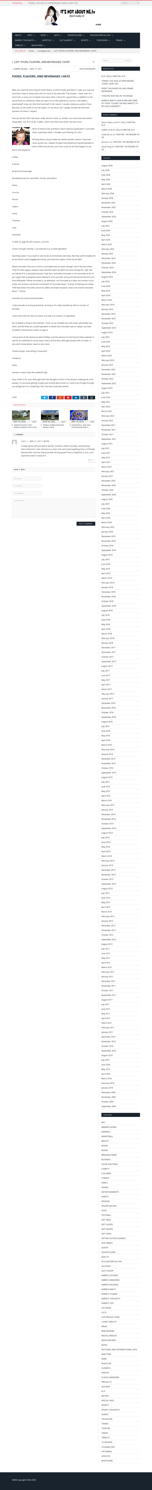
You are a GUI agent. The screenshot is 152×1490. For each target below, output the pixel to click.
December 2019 (108, 536)
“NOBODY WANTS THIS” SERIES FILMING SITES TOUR (25, 426)
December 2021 (108, 425)
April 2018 (105, 629)
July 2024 (105, 281)
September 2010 (108, 1050)
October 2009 (107, 1101)
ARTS (30, 35)
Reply (91, 460)
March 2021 (106, 467)
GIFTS (56, 35)
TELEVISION (102, 40)
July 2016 (105, 726)
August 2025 (107, 221)
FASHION (105, 1201)
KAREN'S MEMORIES (110, 1280)
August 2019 (107, 555)
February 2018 (107, 638)
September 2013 (108, 884)
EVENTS (105, 1196)
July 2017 (105, 670)
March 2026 (106, 188)
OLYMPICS (106, 1368)
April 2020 (105, 518)
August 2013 (107, 888)
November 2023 (108, 318)
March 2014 (106, 856)
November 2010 (108, 1041)
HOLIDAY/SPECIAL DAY (100, 35)
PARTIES (105, 1372)
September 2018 (108, 606)
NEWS (104, 1359)
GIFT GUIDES (107, 1224)
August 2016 (107, 721)
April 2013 (105, 907)
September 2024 (108, 272)
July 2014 (105, 837)
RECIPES (105, 1396)
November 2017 (108, 652)
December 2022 (108, 369)
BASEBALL (106, 1131)
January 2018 (107, 643)
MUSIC (104, 1345)
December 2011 (108, 981)
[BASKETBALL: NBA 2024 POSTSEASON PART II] (82, 416)
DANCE (104, 1182)
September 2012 (108, 939)
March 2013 (106, 911)
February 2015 (107, 805)
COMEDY (105, 1178)
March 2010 (106, 1078)
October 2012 (107, 935)
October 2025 (107, 212)
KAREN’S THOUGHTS (24, 40)
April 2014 (105, 851)
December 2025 (108, 202)
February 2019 (107, 582)
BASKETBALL (107, 1136)
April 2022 (105, 406)
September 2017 (108, 661)
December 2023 (108, 314)
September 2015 (108, 772)
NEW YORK (106, 1354)
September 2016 (108, 717)
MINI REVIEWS (107, 1331)
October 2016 (107, 712)
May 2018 (105, 624)
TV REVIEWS (106, 1442)
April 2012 (105, 962)
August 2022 (107, 388)
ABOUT (18, 35)
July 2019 (105, 559)
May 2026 (105, 179)
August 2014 (107, 833)
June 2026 (105, 175)
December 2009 (108, 1092)
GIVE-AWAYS (107, 1243)
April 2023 (105, 351)
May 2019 (105, 568)
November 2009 (108, 1097)
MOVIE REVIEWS (108, 1340)
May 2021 (105, 457)
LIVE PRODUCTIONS (110, 1317)
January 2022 (107, 420)
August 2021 (107, 443)
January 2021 (107, 476)
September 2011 (108, 995)
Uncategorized (87, 69)
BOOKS (104, 1145)
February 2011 (107, 1027)
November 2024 (108, 263)
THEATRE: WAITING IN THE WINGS (117, 96)
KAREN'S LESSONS (109, 1275)
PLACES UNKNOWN (110, 1377)
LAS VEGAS (106, 1308)
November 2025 (108, 207)
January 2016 (107, 754)
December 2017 (108, 647)
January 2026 (107, 198)
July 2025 (105, 226)
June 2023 (105, 341)
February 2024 (107, 304)
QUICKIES (105, 1386)
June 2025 (105, 230)
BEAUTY (105, 1141)
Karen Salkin (20, 69)
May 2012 (105, 958)
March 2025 (106, 244)
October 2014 (107, 823)
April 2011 (105, 1018)
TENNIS (105, 1423)
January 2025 (107, 253)
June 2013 (105, 897)
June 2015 (105, 786)
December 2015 (108, 758)
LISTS (104, 1312)
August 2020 (107, 499)
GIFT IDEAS (106, 1233)
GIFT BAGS (106, 1219)
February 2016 (107, 749)
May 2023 (105, 346)
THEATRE (105, 1428)
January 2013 (107, 921)
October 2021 (107, 434)
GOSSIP (104, 1247)
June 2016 (105, 731)
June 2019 (105, 564)
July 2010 (105, 1060)
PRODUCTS (106, 1382)
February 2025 (107, 249)
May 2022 (105, 402)
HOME (98, 24)
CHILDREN (106, 1173)
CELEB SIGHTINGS (109, 1164)
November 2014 (108, 819)
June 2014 (105, 842)
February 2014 (107, 860)
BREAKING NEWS (109, 1155)
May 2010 (105, 1069)
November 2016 (108, 708)
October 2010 (107, 1046)
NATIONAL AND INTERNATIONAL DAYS (119, 1349)
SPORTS (84, 40)
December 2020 (108, 480)
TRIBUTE (19, 45)
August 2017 (107, 666)
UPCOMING (106, 1451)
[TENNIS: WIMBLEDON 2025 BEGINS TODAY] (53, 416)
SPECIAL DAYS (107, 1400)
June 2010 (105, 1064)
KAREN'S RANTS (108, 1289)
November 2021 (108, 429)
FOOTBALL (106, 1215)
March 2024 (106, 300)
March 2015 (106, 800)
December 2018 (108, 592)
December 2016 (108, 703)
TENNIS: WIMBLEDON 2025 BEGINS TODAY (53, 426)
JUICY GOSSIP (107, 1270)
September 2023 (108, 328)
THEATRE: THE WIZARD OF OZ (126, 142)
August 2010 (107, 1055)
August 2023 (107, 332)
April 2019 (105, 573)
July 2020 (105, 504)
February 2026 (107, 193)
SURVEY (104, 1414)
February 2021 (107, 471)
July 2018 (105, 615)
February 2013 (107, 916)
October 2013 (107, 879)
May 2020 (105, 513)
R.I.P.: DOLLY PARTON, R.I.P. (113, 76)
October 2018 (107, 601)
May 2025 (105, 235)
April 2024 (105, 295)
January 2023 (107, 365)
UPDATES (105, 1456)
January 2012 (107, 976)
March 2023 (106, 355)
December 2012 (108, 925)
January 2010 (107, 1087)
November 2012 (108, 930)
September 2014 (108, 828)
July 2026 (105, 170)
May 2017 (105, 680)
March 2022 (106, 411)
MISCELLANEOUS (109, 1335)
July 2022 (105, 392)
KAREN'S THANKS (109, 1294)
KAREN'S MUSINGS (109, 1284)
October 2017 (107, 657)
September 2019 (108, 550)
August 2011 (107, 999)
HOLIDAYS (106, 1266)
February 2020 (107, 527)
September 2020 (108, 494)
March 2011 (106, 1023)
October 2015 (107, 768)
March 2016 (106, 745)
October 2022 (107, 378)
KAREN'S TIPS (107, 1303)
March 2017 (106, 689)
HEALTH (105, 1257)
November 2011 (108, 986)
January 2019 (107, 587)
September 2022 (108, 383)
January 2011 (107, 1032)
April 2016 (105, 740)
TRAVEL (119, 40)
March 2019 (106, 578)
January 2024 (107, 309)
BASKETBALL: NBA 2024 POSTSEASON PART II (81, 426)
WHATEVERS (37, 45)
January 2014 (107, 865)
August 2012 (107, 944)
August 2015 (107, 777)
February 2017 (107, 694)
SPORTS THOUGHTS (110, 1409)
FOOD (43, 35)
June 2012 (105, 953)
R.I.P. (103, 1391)
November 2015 (108, 763)
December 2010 (108, 1037)
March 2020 (106, 522)
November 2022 (108, 374)
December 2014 (108, 814)
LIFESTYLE (46, 40)
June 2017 (105, 675)
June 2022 (105, 397)
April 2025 (105, 239)
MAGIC (104, 1326)
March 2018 (106, 633)
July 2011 (105, 1004)
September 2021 (108, 439)
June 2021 (105, 453)
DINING (104, 1187)
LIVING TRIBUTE (108, 1321)
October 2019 (107, 545)
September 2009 (108, 1106)
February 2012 (107, 972)
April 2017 (105, 684)
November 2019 (108, 541)
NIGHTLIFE (106, 1363)
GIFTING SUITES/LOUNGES (113, 1238)
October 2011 (107, 990)
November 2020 (108, 485)
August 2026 (107, 165)
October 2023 (107, 323)
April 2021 (105, 462)
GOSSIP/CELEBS (75, 35)
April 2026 (105, 184)
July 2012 (105, 948)
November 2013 (108, 874)
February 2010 (107, 1083)
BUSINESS (106, 1159)
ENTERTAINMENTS (110, 1192)
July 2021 (105, 448)
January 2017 (107, 698)
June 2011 (105, 1009)
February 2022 (107, 416)
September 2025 (108, 216)
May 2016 (105, 735)
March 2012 (106, 967)
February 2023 (107, 360)
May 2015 (105, 791)
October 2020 (107, 490)
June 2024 (105, 286)
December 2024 (108, 258)
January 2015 (107, 809)
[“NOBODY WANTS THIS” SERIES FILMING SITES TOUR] (24, 416)
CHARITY (105, 1169)
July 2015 (105, 782)
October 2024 (107, 267)
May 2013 (105, 902)
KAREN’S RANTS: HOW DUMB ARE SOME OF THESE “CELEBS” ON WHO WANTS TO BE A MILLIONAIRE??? (119, 103)
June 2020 (105, 508)
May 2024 (105, 290)
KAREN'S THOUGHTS (110, 1298)
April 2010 (105, 1074)
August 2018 (107, 610)
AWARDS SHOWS (108, 1127)
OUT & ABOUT (66, 40)
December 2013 (108, 870)
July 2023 (105, 337)
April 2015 (105, 796)
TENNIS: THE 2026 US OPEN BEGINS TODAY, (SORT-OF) (53, 3)
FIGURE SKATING (109, 1206)
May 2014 (105, 847)
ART (103, 1122)
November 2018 (108, 596)
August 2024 (107, 277)
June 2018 (105, 619)
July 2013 (105, 893)
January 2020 (107, 531)
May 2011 (105, 1013)
